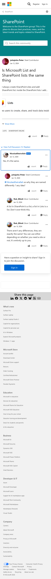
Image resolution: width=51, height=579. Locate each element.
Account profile (8, 354)
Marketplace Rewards (10, 509)
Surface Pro (7, 311)
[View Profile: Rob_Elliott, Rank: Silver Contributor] (9, 200)
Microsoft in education (10, 397)
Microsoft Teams (8, 461)
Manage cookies (8, 569)
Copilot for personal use (11, 328)
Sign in (14, 267)
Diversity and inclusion (10, 547)
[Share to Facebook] (16, 297)
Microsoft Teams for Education (13, 405)
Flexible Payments (9, 384)
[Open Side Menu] (4, 4)
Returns (5, 367)
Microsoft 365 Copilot (10, 466)
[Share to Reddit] (25, 297)
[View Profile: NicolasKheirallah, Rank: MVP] (5, 155)
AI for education (8, 427)
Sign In (45, 4)
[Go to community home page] (9, 4)
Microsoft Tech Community (12, 500)
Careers (5, 526)
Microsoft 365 (7, 453)
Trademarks (32, 569)
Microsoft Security (9, 444)
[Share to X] (21, 297)
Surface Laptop (8, 315)
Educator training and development (15, 418)
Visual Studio (7, 513)
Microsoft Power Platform (11, 457)
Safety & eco (7, 572)
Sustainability (7, 556)
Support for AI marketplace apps (13, 496)
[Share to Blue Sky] (30, 297)
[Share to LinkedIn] (12, 297)
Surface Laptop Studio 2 (11, 319)
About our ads (29, 572)
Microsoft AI (7, 440)
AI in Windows (8, 332)
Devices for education (10, 401)
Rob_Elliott (18, 199)
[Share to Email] (39, 297)
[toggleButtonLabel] (47, 11)
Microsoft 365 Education (11, 410)
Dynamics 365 (8, 448)
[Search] (29, 4)
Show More (9, 123)
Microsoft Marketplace (10, 504)
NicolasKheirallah (18, 153)
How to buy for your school (12, 414)
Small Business (8, 470)
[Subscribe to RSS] (34, 297)
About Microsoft (8, 530)
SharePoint (9, 11)
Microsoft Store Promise (11, 380)
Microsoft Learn (8, 491)
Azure (5, 483)
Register (36, 4)
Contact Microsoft (18, 567)
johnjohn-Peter (17, 60)
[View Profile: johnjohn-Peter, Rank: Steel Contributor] (5, 61)
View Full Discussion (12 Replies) (17, 147)
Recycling (18, 572)
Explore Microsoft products (12, 337)
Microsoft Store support (11, 362)
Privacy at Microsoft (9, 539)
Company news (8, 534)
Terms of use (21, 569)
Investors (6, 543)
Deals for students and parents (13, 423)
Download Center (9, 358)
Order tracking (8, 371)
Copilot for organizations (11, 324)
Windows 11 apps (9, 341)
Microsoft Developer (10, 487)
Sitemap (6, 567)
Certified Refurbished (10, 375)
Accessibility (7, 552)
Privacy (29, 567)
